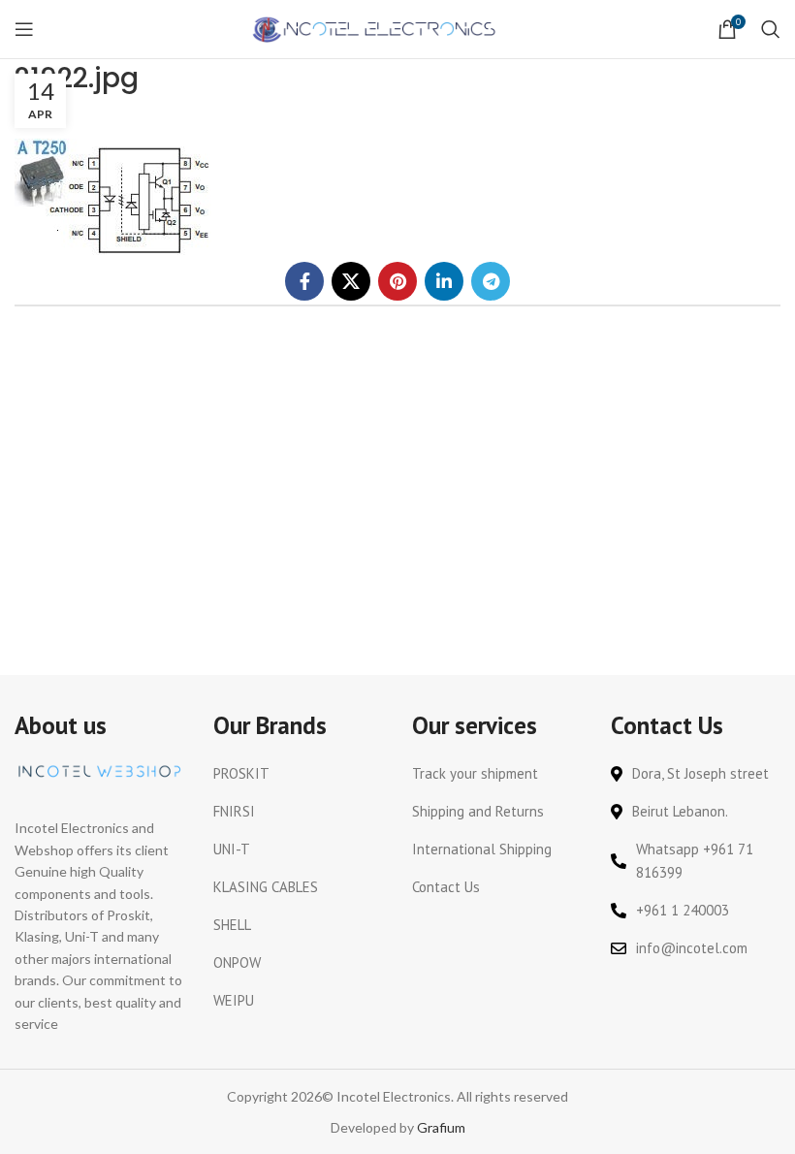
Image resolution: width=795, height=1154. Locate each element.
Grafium (441, 1127)
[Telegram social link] (490, 281)
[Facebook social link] (304, 281)
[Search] (770, 29)
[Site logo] (375, 27)
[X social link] (351, 281)
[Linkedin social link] (444, 281)
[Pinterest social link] (397, 281)
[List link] (298, 773)
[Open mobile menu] (24, 29)
